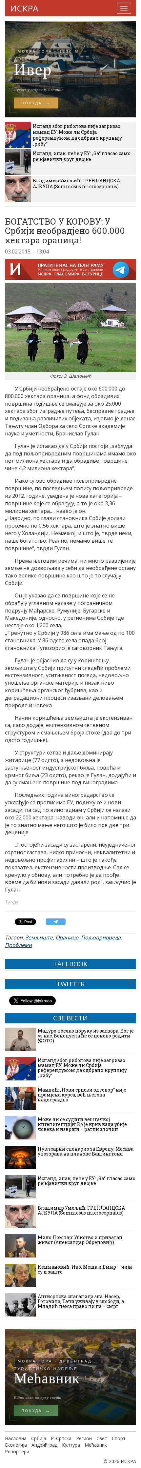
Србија (38, 1438)
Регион (84, 1438)
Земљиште (39, 937)
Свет (101, 1438)
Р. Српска (61, 1438)
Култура (71, 1445)
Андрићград (44, 1445)
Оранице (66, 937)
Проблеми (18, 945)
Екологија (16, 1445)
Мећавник (96, 1445)
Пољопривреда (101, 937)
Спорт (119, 1438)
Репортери (17, 1451)
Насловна (16, 1438)
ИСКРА (24, 8)
